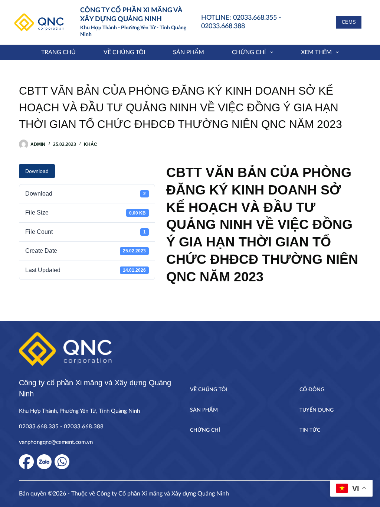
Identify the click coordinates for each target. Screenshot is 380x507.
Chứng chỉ (249, 52)
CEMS (349, 22)
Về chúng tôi (124, 52)
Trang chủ (58, 52)
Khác (90, 144)
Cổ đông (311, 389)
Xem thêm (316, 52)
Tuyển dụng (316, 410)
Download (37, 171)
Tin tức (309, 430)
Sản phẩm (188, 52)
